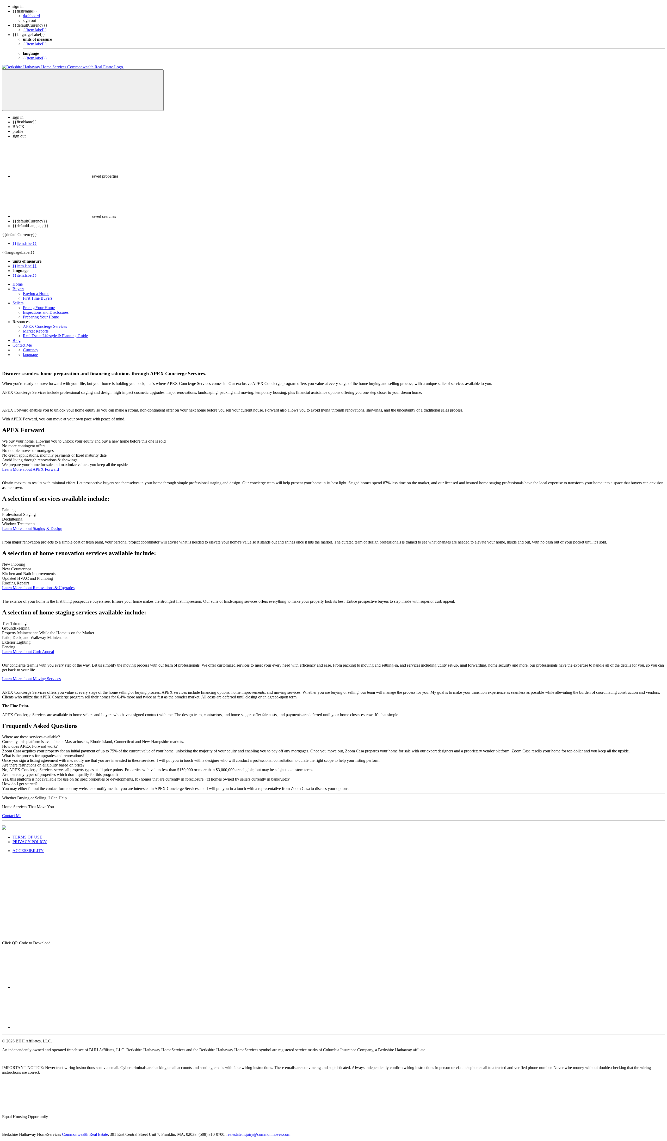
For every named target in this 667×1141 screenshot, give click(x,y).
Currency (30, 350)
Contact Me (22, 345)
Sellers (18, 303)
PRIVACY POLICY (30, 842)
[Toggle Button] (83, 90)
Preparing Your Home (41, 317)
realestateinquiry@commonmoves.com (258, 1134)
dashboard (31, 16)
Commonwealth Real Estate (85, 1134)
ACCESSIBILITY (28, 850)
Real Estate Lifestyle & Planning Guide (55, 336)
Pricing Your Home (39, 307)
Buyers (18, 289)
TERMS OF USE (27, 837)
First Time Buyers (37, 298)
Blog (17, 340)
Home (18, 284)
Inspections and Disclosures (46, 312)
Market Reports (35, 331)
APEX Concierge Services (45, 326)
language (30, 354)
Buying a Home (36, 293)
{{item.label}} (35, 30)
